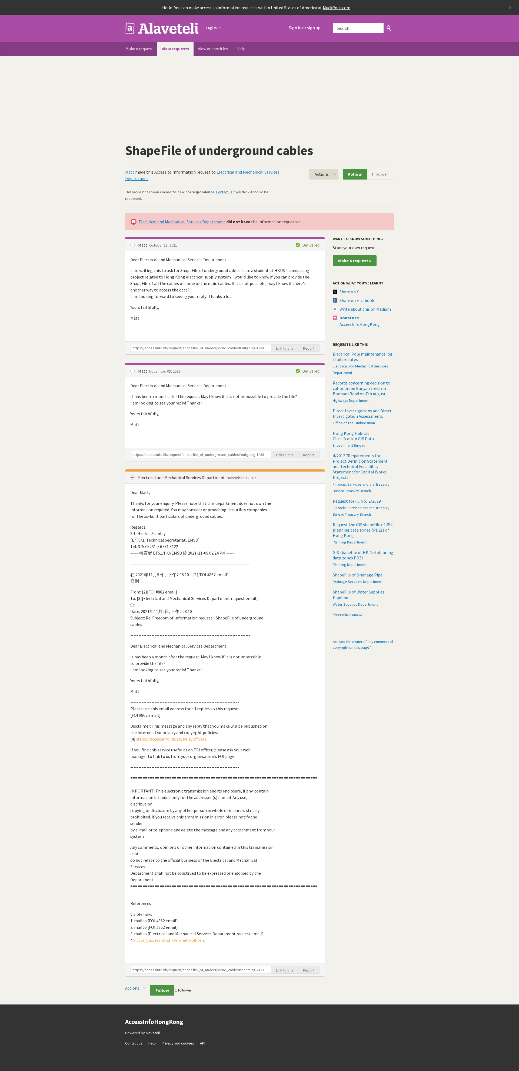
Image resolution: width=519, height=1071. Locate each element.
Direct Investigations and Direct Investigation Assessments (362, 413)
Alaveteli (153, 1032)
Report (308, 348)
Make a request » (354, 260)
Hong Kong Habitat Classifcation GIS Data (353, 435)
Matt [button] (143, 245)
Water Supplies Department (355, 604)
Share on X (349, 291)
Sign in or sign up (304, 27)
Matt (129, 172)
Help (241, 48)
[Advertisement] (259, 96)
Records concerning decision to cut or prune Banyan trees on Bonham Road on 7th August (361, 388)
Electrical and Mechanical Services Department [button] (182, 477)
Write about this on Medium (365, 309)
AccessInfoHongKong (162, 28)
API (202, 1043)
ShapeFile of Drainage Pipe (357, 575)
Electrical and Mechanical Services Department (182, 221)
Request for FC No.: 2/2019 (357, 501)
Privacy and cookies (178, 1043)
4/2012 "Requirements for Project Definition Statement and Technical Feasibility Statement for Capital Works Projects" (360, 466)
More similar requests (347, 614)
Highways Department (350, 400)
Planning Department (350, 542)
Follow (355, 174)
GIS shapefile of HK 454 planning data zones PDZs (363, 555)
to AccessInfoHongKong (360, 321)
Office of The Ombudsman (354, 422)
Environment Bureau (349, 445)
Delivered (311, 245)
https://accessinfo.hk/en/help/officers (170, 739)
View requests (175, 48)
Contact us (224, 192)
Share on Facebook (357, 300)
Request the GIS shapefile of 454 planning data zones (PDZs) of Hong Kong (362, 530)
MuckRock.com (336, 7)
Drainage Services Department (357, 581)
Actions (322, 174)
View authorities (213, 48)
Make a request (139, 48)
